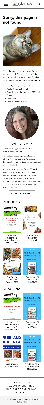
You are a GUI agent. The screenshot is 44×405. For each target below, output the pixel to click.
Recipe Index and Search (17, 89)
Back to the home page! (17, 101)
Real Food (11, 98)
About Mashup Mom (22, 386)
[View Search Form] (38, 4)
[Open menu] (6, 4)
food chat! (15, 187)
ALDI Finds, (18, 172)
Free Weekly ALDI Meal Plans (20, 86)
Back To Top (22, 383)
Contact (22, 392)
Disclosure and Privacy (22, 389)
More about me (21, 194)
